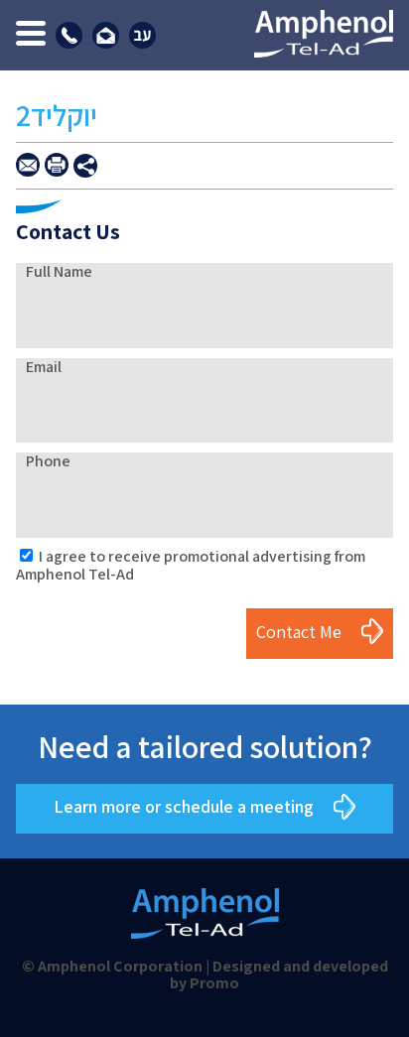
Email (44, 366)
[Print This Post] (56, 165)
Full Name (59, 271)
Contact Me (298, 631)
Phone (48, 461)
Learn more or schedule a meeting (184, 807)
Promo (214, 982)
